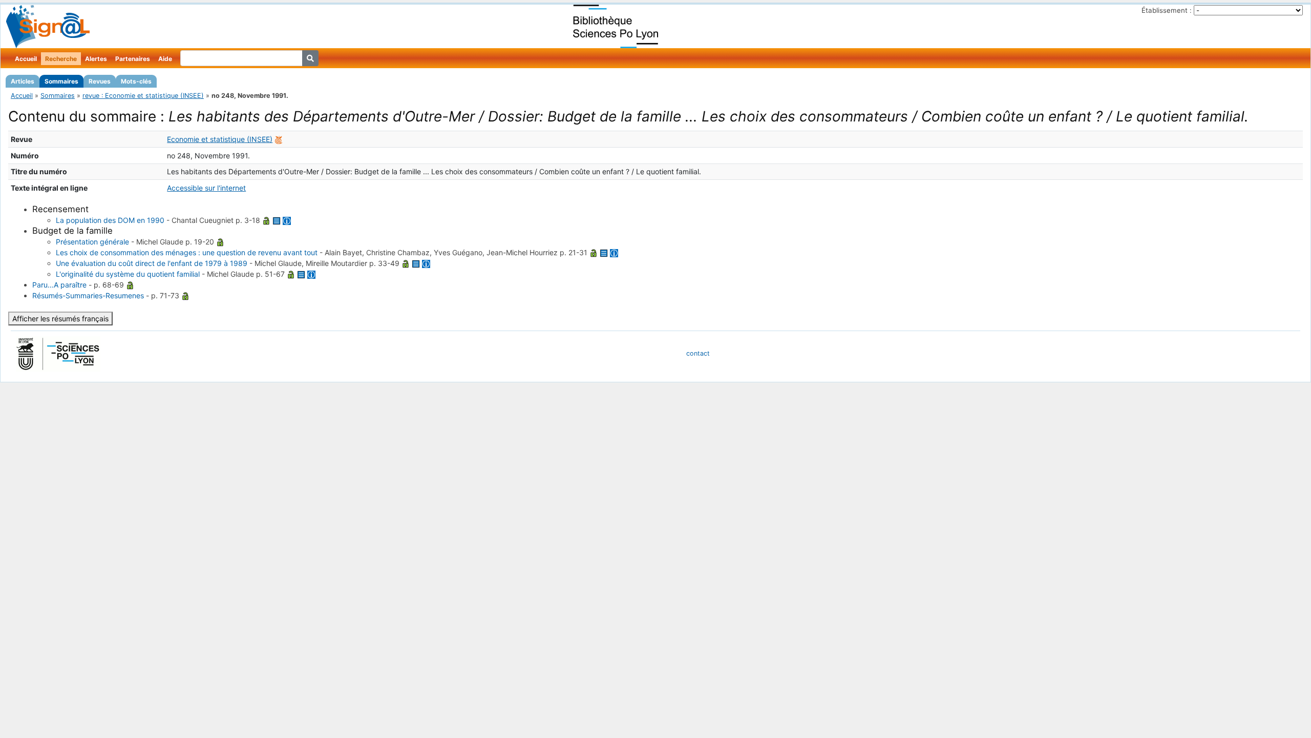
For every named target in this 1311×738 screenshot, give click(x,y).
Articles (22, 81)
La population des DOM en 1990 (110, 220)
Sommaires (61, 81)
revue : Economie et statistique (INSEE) (143, 95)
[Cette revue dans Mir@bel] (278, 139)
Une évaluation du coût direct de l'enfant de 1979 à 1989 (151, 263)
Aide (165, 59)
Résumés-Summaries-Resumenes (88, 295)
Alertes (96, 59)
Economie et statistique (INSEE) (219, 139)
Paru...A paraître (59, 284)
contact (698, 353)
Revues (100, 81)
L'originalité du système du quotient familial (128, 274)
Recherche (61, 59)
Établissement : (1166, 10)
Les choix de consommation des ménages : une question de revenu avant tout (187, 252)
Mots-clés (136, 81)
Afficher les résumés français (60, 318)
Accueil (26, 59)
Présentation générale (92, 241)
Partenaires (132, 59)
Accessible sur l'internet (206, 187)
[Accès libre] (266, 220)
